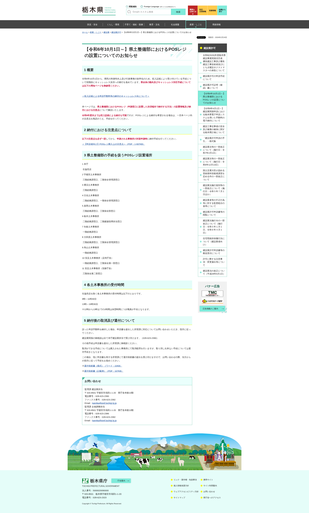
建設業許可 (116, 32)
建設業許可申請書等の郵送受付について (214, 252)
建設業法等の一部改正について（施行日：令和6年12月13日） (214, 161)
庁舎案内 (121, 481)
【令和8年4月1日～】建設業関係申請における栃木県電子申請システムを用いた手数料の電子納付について (214, 114)
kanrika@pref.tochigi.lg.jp (104, 403)
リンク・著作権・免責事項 (185, 480)
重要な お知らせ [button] (193, 10)
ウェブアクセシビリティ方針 (186, 492)
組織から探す (222, 10)
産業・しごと (96, 32)
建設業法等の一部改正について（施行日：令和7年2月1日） (214, 150)
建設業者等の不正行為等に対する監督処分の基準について (214, 203)
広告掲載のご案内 (210, 309)
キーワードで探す (129, 11)
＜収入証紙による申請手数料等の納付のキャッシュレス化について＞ (115, 96)
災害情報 (202, 10)
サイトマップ (179, 498)
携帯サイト (208, 480)
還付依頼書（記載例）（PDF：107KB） (103, 371)
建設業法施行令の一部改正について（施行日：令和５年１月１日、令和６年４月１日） (214, 226)
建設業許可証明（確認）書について (212, 86)
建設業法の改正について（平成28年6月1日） (214, 272)
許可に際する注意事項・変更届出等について (214, 262)
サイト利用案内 (210, 486)
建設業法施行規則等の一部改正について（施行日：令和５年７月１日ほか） (214, 190)
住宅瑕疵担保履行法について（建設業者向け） (214, 241)
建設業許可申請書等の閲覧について (214, 213)
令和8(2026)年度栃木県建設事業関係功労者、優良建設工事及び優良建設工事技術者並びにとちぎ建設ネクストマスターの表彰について (214, 63)
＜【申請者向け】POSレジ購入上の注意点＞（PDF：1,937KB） (113, 144)
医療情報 (212, 10)
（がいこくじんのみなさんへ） (160, 6)
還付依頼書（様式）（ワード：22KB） (103, 366)
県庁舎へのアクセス (212, 498)
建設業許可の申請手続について (214, 77)
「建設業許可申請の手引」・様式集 (214, 139)
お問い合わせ (209, 492)
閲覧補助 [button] (133, 7)
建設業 (106, 32)
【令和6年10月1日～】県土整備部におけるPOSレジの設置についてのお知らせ (214, 98)
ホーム (85, 32)
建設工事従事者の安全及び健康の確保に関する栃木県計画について (214, 129)
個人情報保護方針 (181, 486)
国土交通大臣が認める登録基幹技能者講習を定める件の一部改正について (214, 175)
